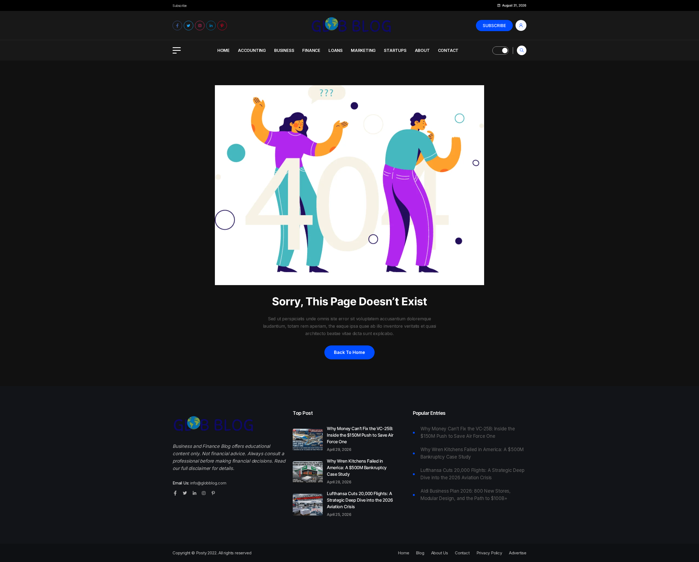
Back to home (349, 352)
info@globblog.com (208, 483)
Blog (420, 553)
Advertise (517, 553)
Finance (311, 50)
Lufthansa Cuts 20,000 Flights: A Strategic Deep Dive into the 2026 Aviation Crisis (360, 503)
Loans (335, 50)
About (422, 50)
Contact (448, 50)
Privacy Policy (489, 553)
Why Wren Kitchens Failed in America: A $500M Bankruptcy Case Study (357, 471)
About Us (439, 553)
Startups (395, 50)
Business (284, 50)
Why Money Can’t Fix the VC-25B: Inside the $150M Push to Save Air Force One (360, 438)
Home (223, 50)
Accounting (252, 50)
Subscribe (494, 25)
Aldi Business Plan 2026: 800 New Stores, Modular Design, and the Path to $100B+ (465, 494)
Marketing (363, 50)
